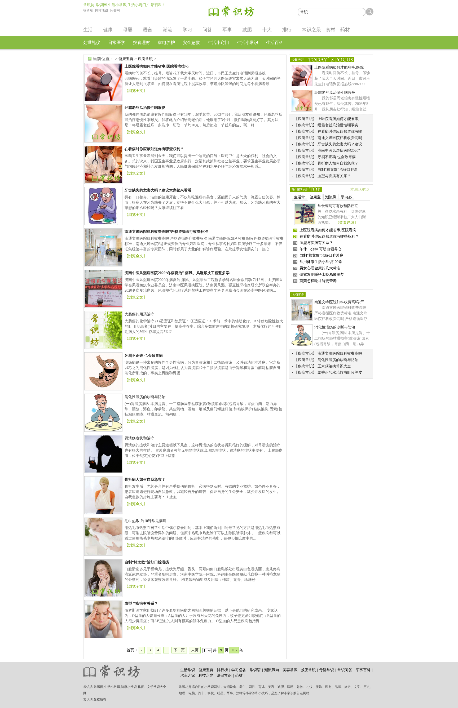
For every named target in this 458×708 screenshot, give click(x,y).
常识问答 (344, 670)
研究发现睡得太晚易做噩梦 (322, 275)
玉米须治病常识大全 (334, 366)
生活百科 (274, 42)
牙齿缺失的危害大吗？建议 (340, 144)
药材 (239, 676)
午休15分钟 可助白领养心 (320, 249)
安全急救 (191, 42)
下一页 (179, 650)
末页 (195, 650)
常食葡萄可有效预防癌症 (338, 206)
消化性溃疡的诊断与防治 (145, 397)
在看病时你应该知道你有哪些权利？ (329, 236)
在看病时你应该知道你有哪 (340, 131)
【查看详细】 (347, 223)
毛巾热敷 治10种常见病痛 (145, 521)
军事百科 (363, 670)
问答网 (115, 10)
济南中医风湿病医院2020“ (339, 151)
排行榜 (222, 670)
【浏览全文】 (136, 91)
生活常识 (299, 198)
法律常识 (224, 676)
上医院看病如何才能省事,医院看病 (328, 230)
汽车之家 (187, 676)
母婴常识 (326, 670)
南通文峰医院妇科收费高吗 (340, 138)
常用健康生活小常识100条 (321, 262)
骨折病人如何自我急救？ (338, 163)
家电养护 (166, 42)
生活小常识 (247, 42)
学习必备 (346, 198)
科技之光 (206, 676)
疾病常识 (145, 59)
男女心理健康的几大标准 (320, 268)
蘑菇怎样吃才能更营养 (318, 281)
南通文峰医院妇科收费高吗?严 (339, 302)
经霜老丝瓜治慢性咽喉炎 (334, 93)
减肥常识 (308, 670)
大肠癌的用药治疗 (139, 314)
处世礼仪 (91, 42)
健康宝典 (125, 59)
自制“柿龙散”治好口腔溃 (338, 170)
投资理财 (141, 42)
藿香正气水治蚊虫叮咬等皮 (340, 373)
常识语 (255, 670)
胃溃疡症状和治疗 (139, 438)
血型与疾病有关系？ (334, 176)
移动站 (88, 10)
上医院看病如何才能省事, (338, 119)
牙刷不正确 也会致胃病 (337, 157)
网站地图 (101, 10)
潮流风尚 (330, 198)
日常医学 (116, 42)
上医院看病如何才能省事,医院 (339, 67)
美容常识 (290, 670)
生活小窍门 (218, 42)
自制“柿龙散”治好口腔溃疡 (322, 255)
